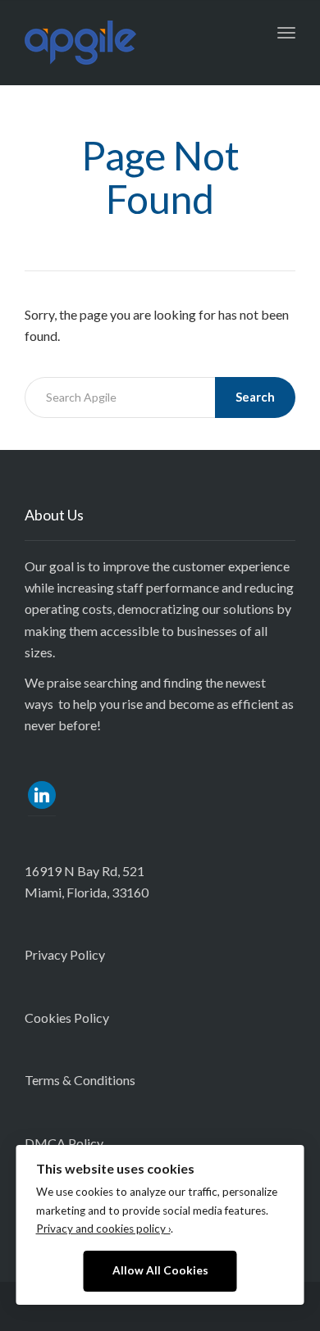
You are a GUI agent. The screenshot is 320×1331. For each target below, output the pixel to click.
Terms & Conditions (80, 1080)
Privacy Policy (65, 954)
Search (255, 396)
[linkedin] (42, 793)
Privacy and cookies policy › (103, 1228)
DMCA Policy (64, 1143)
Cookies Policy (67, 1017)
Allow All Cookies (160, 1270)
